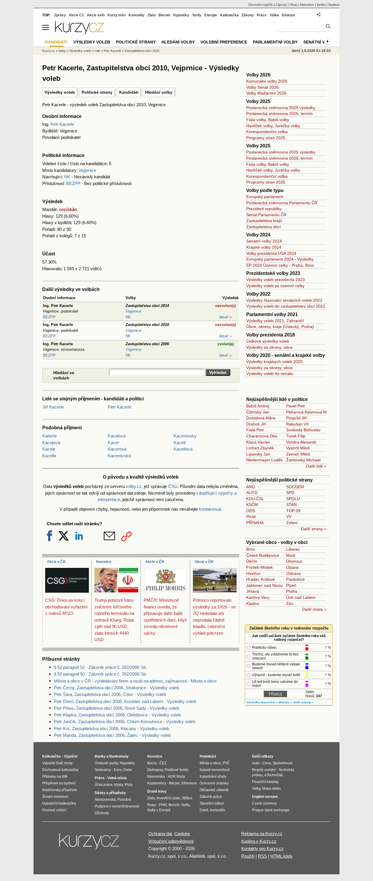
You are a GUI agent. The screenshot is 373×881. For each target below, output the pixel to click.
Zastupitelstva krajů (264, 220)
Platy (129, 785)
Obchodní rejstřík (260, 4)
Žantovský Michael (303, 460)
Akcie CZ (76, 15)
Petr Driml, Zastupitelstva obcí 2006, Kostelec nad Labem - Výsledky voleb (125, 701)
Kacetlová (183, 448)
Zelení (292, 522)
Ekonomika (156, 776)
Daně (204, 810)
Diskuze (288, 15)
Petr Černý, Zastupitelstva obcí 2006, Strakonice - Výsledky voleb (116, 687)
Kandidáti (128, 92)
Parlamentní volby (275, 42)
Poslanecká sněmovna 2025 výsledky (280, 107)
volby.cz (134, 486)
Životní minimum (55, 797)
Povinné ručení (54, 810)
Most (290, 555)
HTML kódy (281, 856)
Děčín (251, 561)
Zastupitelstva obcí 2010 (142, 51)
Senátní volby (319, 42)
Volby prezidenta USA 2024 (271, 253)
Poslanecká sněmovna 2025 (272, 113)
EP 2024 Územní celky (267, 265)
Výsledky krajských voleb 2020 (274, 361)
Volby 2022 (258, 294)
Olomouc (294, 561)
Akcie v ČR (56, 562)
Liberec (293, 549)
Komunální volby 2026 (266, 81)
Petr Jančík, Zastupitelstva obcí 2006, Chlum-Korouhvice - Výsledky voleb (124, 721)
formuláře (217, 810)
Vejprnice (87, 170)
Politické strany (97, 92)
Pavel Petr (295, 406)
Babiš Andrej (257, 406)
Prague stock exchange (270, 810)
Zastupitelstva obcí (263, 226)
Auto (255, 763)
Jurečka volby (287, 125)
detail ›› (225, 317)
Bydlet (321, 4)
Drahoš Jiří (256, 424)
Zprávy (60, 15)
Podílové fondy (176, 770)
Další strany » (313, 528)
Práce (262, 15)
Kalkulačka (229, 15)
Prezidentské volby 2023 (273, 273)
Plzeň (291, 585)
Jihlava (252, 591)
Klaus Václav (258, 442)
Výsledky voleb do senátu (269, 373)
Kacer (113, 442)
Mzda (118, 785)
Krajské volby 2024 (263, 247)
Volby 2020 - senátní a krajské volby (285, 355)
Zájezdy (281, 4)
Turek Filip (295, 436)
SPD (290, 492)
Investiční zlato (168, 798)
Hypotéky (181, 15)
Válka (274, 15)
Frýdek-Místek (259, 567)
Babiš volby (278, 119)
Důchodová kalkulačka (60, 770)
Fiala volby (256, 119)
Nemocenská (105, 800)
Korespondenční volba (267, 131)
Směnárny (103, 770)
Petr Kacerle (62, 124)
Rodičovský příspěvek (59, 790)
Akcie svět (96, 15)
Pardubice (295, 579)
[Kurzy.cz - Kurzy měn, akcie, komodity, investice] (79, 32)
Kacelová (117, 435)
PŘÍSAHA (255, 522)
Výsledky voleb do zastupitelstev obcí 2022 (285, 306)
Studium (333, 4)
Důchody (102, 813)
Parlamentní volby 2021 (272, 314)
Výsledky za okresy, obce (269, 347)
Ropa (151, 805)
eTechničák (274, 775)
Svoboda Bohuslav (303, 430)
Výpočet (71, 756)
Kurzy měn (117, 15)
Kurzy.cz (48, 51)
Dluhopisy (155, 770)
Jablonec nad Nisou (264, 585)
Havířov (253, 573)
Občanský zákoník (214, 790)
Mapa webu (271, 788)
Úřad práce (103, 785)
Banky (100, 756)
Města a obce (210, 763)
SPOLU (293, 498)
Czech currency (264, 803)
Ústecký (291, 326)
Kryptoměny (156, 783)
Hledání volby (159, 92)
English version (265, 797)
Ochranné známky (214, 783)
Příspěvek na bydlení (58, 783)
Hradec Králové (260, 579)
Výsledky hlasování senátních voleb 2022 (284, 300)
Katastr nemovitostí (215, 770)
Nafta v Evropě (158, 810)
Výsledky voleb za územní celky (275, 285)
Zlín (289, 603)
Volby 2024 (258, 234)
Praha (297, 265)
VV (288, 516)
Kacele (48, 448)
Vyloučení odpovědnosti (170, 841)
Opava (292, 567)
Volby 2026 (258, 74)
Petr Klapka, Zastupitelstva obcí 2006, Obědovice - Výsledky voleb (117, 714)
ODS (250, 510)
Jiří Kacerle (53, 406)
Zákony (248, 15)
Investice (103, 562)
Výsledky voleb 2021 (265, 320)
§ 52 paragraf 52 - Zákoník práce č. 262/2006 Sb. (100, 667)
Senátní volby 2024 (264, 241)
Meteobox (307, 4)
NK (67, 176)
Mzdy (181, 776)
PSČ (226, 763)
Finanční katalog (265, 782)
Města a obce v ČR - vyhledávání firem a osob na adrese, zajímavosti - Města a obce (135, 680)
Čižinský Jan (257, 412)
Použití (247, 856)
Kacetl (180, 442)
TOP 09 (293, 510)
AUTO (252, 492)
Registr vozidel (264, 770)
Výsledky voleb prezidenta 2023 (275, 279)
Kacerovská (119, 455)
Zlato (151, 15)
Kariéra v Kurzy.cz (259, 841)
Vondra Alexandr (301, 442)
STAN (291, 504)
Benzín (174, 805)
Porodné (124, 800)
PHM (163, 805)
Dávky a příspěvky (110, 793)
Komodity (137, 15)
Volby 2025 (258, 101)
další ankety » (303, 702)
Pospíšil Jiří (296, 418)
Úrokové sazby (106, 763)
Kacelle (49, 455)
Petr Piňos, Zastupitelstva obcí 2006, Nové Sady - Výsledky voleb (116, 708)
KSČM (252, 504)
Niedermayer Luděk (264, 460)
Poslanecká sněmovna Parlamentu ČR (281, 202)
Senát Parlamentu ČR (266, 214)
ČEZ (162, 763)
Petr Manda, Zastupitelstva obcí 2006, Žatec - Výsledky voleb (112, 735)
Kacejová (51, 442)
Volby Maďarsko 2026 (266, 93)
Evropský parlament (264, 196)
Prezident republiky (263, 208)
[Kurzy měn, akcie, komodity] (89, 843)
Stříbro (187, 798)
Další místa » (314, 609)
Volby (62, 51)
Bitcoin (164, 15)
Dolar (127, 770)
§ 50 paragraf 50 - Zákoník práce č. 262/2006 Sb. (100, 673)
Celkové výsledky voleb (267, 341)
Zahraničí (295, 320)
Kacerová (117, 448)
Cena (266, 763)
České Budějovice (262, 555)
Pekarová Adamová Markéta (312, 412)
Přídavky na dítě (55, 776)
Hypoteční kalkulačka (59, 803)
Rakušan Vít (297, 424)
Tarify (196, 15)
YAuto (293, 4)
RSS (262, 856)
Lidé (97, 51)
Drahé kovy (156, 791)
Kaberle (49, 435)
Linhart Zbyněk (260, 448)
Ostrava (293, 573)
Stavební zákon (212, 803)
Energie (210, 15)
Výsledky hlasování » (262, 702)
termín (307, 113)
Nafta (185, 805)
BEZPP (73, 183)
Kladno (252, 603)
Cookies (182, 833)
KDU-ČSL (255, 498)
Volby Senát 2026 (262, 87)
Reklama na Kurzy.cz (261, 833)
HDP (171, 776)
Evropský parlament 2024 (269, 259)
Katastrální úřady (213, 776)
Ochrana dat (160, 833)
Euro (118, 770)
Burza (151, 763)
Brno (309, 265)
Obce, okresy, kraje (264, 326)
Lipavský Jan (258, 454)
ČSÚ (172, 486)
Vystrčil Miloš (298, 448)
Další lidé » (316, 466)
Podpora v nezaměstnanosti (117, 806)
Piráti (251, 516)
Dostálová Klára (260, 418)
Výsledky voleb (60, 92)
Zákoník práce (211, 797)
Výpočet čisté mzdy (57, 763)
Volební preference (223, 42)
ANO (250, 486)
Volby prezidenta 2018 (270, 334)
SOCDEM (295, 486)
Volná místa (117, 778)
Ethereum (189, 783)
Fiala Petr (255, 430)
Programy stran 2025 (265, 137)
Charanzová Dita (261, 436)
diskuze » (285, 702)
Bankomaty (119, 756)
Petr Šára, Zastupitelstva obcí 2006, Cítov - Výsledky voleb (110, 694)
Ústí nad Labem (301, 597)
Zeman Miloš (298, 454)
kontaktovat (210, 509)
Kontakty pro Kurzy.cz (262, 848)
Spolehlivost (282, 763)
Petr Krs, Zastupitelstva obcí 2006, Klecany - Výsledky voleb (111, 728)
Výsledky (305, 259)
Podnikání (208, 756)
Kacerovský (185, 435)
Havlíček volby (259, 125)
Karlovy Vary (257, 597)
